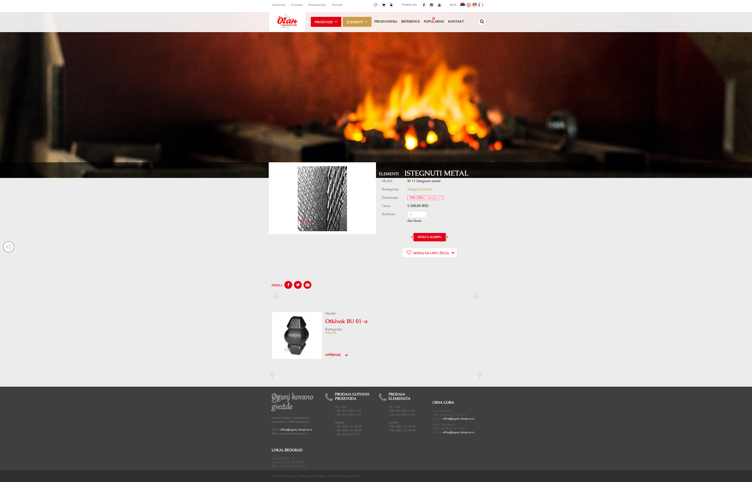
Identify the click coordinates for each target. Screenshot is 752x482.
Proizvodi (324, 22)
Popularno (434, 21)
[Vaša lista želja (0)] (375, 4)
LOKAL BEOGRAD (287, 450)
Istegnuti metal (419, 189)
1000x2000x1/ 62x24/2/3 (425, 197)
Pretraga (481, 21)
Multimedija (317, 4)
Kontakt (456, 21)
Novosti (337, 4)
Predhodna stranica (8, 247)
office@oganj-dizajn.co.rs (296, 429)
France (480, 5)
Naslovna (278, 4)
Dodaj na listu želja (431, 253)
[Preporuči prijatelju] (307, 285)
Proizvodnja (385, 21)
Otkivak (331, 332)
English (468, 5)
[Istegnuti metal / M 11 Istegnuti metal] (322, 199)
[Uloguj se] (391, 4)
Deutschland (474, 5)
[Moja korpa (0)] (383, 4)
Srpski (462, 5)
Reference (410, 21)
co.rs (472, 418)
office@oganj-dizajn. (456, 418)
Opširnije (333, 355)
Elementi (355, 22)
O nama (296, 4)
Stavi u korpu (430, 237)
